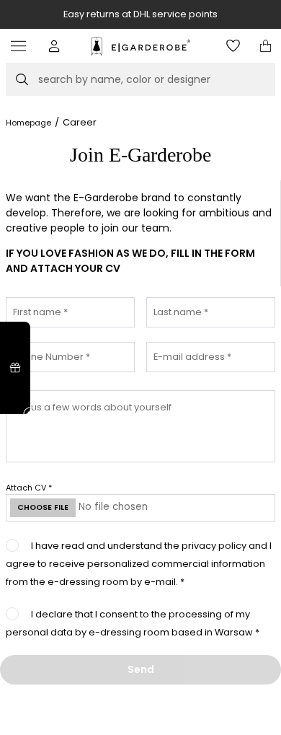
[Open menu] (22, 46)
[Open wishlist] (233, 46)
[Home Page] (140, 46)
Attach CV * (29, 487)
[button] (54, 46)
